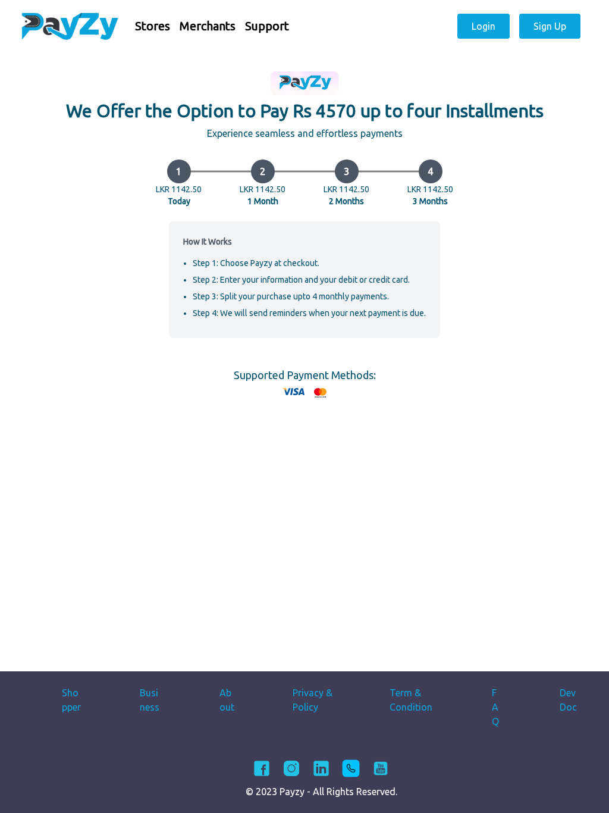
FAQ (495, 707)
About (226, 699)
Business (149, 699)
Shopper (71, 699)
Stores (152, 26)
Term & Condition (411, 699)
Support (267, 26)
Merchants (208, 26)
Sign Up (549, 26)
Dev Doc (568, 699)
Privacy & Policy (312, 699)
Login (483, 26)
